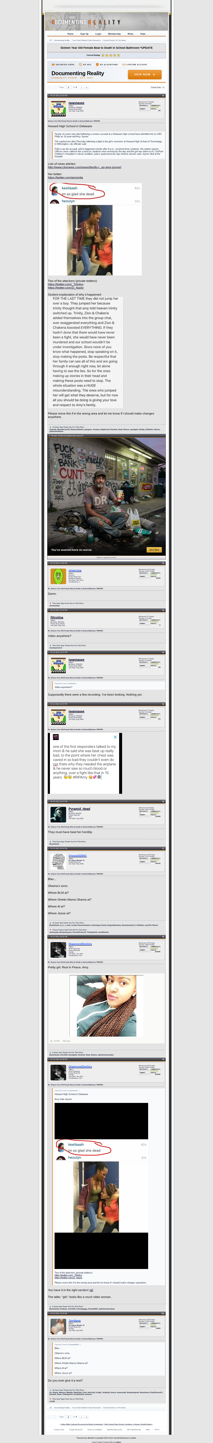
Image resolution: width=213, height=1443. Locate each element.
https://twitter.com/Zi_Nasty (66, 287)
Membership (114, 34)
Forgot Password (75, 1430)
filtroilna (57, 617)
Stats (142, 34)
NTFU (157, 1430)
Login (98, 34)
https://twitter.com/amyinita (65, 177)
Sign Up (84, 34)
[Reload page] (50, 40)
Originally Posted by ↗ (66, 683)
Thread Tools (156, 87)
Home (70, 34)
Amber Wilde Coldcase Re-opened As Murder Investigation (82, 1424)
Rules (130, 34)
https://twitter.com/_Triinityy (66, 284)
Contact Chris (59, 1430)
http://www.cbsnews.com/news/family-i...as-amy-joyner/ (84, 167)
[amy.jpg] (106, 1005)
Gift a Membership (134, 1430)
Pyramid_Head (79, 808)
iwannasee (76, 103)
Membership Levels (114, 1430)
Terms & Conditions (94, 1430)
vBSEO (118, 1442)
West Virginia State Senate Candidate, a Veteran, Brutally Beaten (128, 1424)
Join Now (142, 74)
